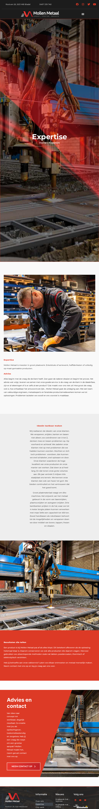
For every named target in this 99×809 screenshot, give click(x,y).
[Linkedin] (75, 800)
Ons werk (40, 807)
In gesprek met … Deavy (63, 805)
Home (43, 142)
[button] (83, 14)
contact (13, 666)
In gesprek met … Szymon (63, 800)
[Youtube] (80, 800)
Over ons (40, 801)
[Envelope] (85, 800)
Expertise (40, 804)
